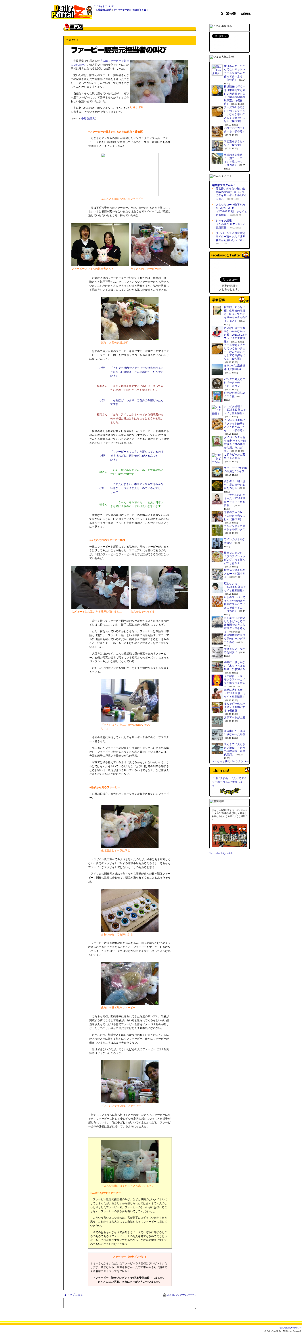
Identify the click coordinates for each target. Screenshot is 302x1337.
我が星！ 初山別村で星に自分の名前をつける (234, 485)
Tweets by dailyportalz (221, 853)
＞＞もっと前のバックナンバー (230, 761)
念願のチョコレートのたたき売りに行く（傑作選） (234, 516)
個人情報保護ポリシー (290, 1328)
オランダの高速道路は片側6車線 (234, 367)
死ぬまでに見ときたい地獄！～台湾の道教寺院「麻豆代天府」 (234, 749)
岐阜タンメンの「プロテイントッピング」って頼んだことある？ (234, 558)
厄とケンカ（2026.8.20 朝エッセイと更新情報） (235, 587)
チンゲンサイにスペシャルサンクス (234, 528)
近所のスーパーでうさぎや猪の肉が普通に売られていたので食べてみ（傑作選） (234, 604)
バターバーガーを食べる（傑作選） (234, 129)
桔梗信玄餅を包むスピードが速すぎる (234, 573)
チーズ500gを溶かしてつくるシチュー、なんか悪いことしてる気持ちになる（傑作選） (234, 114)
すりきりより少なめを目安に (234, 650)
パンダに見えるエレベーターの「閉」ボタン (234, 383)
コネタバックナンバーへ (180, 1294)
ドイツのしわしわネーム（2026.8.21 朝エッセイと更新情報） (234, 500)
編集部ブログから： (224, 185)
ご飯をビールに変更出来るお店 (234, 456)
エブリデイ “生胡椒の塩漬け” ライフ (235, 469)
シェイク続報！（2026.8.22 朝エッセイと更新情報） (231, 224)
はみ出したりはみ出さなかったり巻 (234, 732)
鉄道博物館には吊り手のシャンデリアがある (234, 638)
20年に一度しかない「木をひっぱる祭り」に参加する (234, 666)
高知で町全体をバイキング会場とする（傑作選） (234, 707)
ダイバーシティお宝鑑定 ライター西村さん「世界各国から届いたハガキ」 (235, 444)
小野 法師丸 (88, 118)
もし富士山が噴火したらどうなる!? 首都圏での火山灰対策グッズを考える (234, 624)
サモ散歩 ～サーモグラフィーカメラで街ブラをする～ (234, 681)
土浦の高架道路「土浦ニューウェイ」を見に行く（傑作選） (234, 160)
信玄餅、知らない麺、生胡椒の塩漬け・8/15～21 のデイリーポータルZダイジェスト (231, 193)
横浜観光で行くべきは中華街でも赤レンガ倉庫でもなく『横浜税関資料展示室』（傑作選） (234, 95)
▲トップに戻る (73, 1294)
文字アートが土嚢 (234, 717)
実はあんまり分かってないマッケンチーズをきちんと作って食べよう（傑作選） (234, 73)
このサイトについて (104, 6)
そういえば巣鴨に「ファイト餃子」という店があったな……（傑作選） (234, 425)
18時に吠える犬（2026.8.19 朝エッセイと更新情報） (235, 693)
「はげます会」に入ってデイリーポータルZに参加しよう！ (229, 782)
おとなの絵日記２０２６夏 (234, 394)
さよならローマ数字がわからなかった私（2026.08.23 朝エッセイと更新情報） (231, 210)
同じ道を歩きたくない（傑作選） (234, 143)
